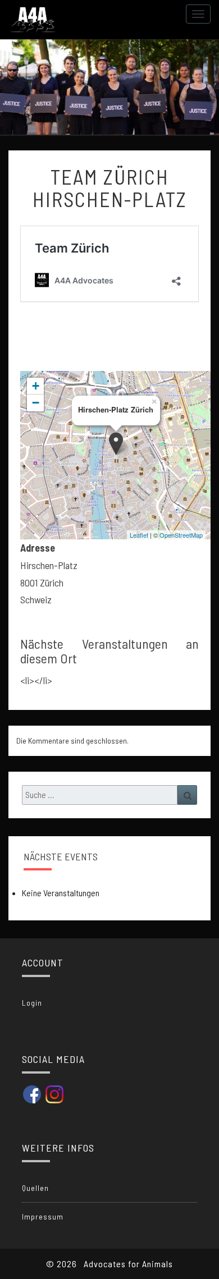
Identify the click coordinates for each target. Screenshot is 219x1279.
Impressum (42, 1216)
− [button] (35, 403)
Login (32, 1002)
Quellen (35, 1188)
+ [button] (35, 386)
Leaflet (139, 534)
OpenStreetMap (181, 534)
